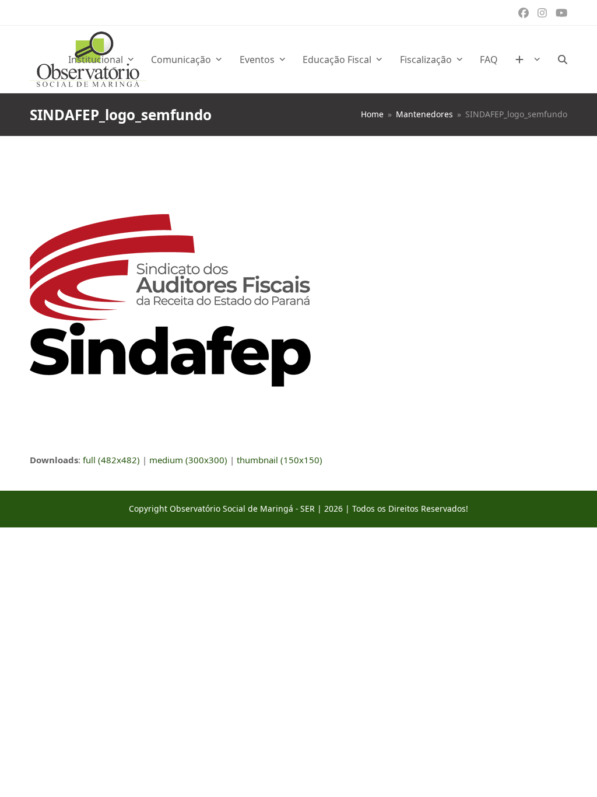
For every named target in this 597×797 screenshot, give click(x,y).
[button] (562, 59)
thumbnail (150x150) (279, 460)
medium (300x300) (188, 460)
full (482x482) (111, 460)
